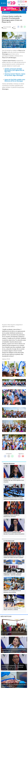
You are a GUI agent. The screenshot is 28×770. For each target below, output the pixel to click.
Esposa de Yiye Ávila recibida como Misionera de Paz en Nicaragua (15, 80)
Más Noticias (6, 616)
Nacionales (6, 12)
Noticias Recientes (9, 463)
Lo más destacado (9, 541)
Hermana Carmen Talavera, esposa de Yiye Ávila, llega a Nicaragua (15, 74)
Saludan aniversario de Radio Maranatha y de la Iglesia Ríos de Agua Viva (14, 70)
